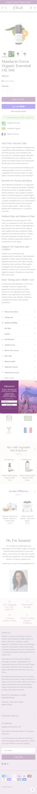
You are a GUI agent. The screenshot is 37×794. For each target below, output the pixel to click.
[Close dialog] (36, 381)
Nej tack (9, 407)
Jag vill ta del (9, 404)
